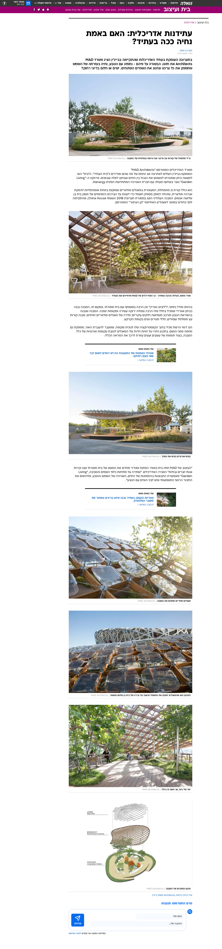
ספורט (163, 3)
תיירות (92, 3)
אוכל (113, 3)
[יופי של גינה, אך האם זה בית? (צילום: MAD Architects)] (130, 748)
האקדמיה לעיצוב (143, 10)
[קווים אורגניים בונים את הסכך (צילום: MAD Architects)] (130, 415)
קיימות (179, 895)
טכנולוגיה (80, 3)
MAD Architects (166, 895)
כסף (122, 3)
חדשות (174, 3)
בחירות (152, 3)
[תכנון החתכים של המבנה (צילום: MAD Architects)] (130, 845)
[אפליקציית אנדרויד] (48, 10)
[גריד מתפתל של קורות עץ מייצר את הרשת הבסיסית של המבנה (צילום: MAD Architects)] (130, 118)
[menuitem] (172, 3)
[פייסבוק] (34, 10)
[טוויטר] (39, 10)
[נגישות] (4, 3)
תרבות (141, 3)
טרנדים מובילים (125, 10)
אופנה (68, 3)
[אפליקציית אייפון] (43, 10)
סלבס (131, 3)
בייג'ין (154, 895)
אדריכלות (87, 10)
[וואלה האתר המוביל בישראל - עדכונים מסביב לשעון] (186, 3)
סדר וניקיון (99, 10)
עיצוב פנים (111, 10)
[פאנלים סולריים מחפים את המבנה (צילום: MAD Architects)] (130, 560)
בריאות (103, 3)
